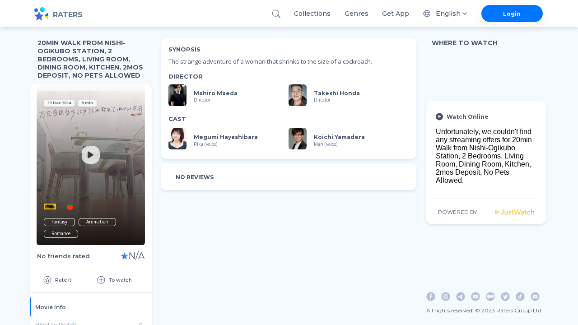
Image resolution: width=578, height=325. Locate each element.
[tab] (91, 306)
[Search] (276, 13)
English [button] (448, 13)
